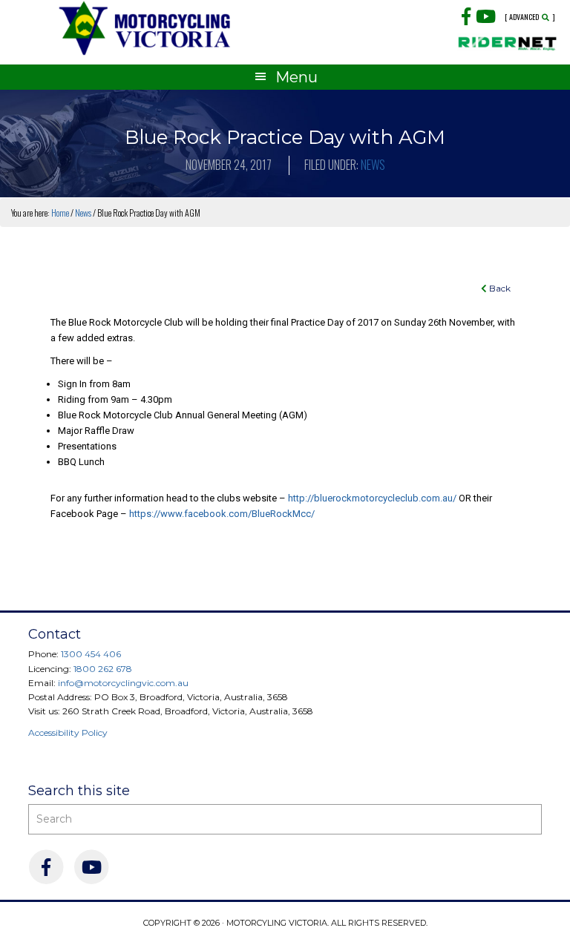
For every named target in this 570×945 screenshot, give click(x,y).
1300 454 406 (91, 653)
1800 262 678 (102, 668)
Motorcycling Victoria (145, 28)
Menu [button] (296, 77)
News (373, 165)
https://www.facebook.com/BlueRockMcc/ (222, 513)
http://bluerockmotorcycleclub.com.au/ (372, 498)
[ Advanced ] (530, 17)
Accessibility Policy (68, 732)
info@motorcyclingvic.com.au (123, 682)
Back (499, 288)
